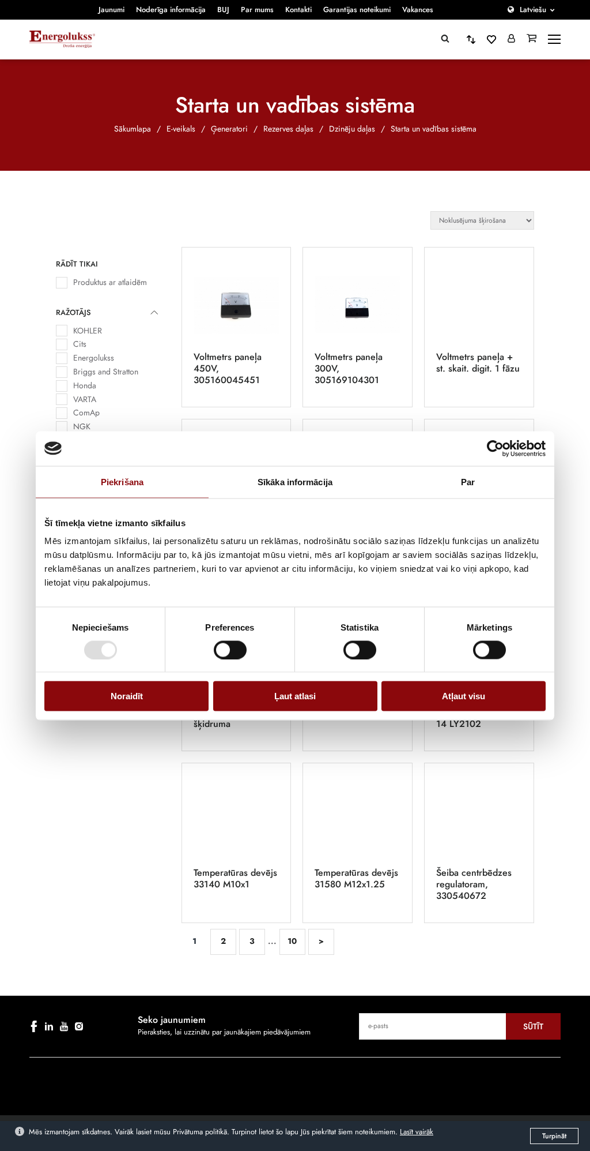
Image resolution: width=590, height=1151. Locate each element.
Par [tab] (468, 481)
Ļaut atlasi (295, 696)
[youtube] (64, 1026)
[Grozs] (531, 39)
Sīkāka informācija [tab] (295, 481)
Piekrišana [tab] (122, 481)
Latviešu (533, 9)
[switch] (230, 649)
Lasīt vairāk (416, 1131)
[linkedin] (49, 1026)
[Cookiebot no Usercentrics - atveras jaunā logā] (495, 448)
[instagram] (79, 1026)
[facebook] (34, 1026)
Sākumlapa (132, 128)
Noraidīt (127, 696)
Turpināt (554, 1136)
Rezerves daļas (288, 128)
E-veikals (181, 128)
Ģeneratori (229, 128)
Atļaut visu (463, 696)
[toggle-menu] (554, 39)
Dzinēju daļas (352, 128)
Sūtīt (533, 1026)
